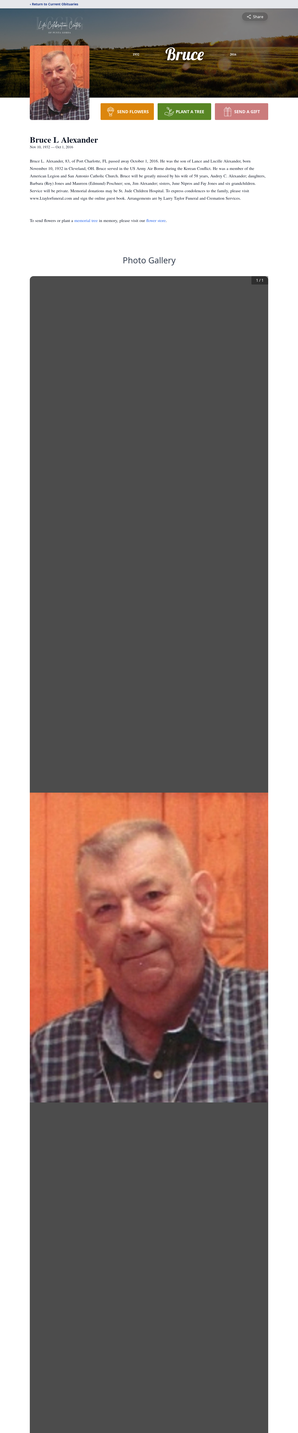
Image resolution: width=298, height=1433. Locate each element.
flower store (156, 220)
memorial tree (86, 220)
